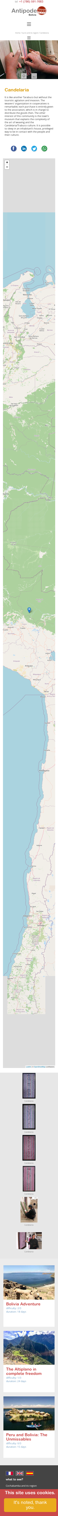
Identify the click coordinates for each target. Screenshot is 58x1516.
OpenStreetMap (39, 1066)
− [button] (7, 167)
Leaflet (28, 1066)
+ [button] (7, 162)
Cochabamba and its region (21, 1485)
